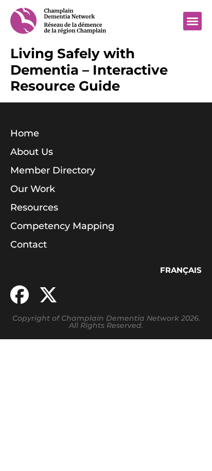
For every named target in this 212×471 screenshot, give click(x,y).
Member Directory (52, 170)
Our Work (32, 189)
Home (24, 133)
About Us (31, 152)
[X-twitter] (48, 295)
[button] (192, 21)
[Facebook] (19, 295)
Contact (28, 244)
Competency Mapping (62, 226)
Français (181, 270)
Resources (34, 207)
